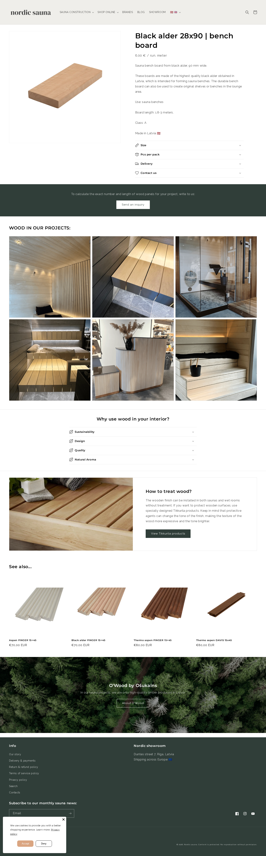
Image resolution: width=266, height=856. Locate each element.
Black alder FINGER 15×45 (88, 640)
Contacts (14, 792)
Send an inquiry (133, 204)
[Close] (63, 819)
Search (13, 786)
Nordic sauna (190, 845)
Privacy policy (18, 779)
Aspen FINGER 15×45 (23, 640)
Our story (15, 754)
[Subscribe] (70, 813)
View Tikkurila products (168, 533)
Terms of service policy (24, 773)
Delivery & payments (22, 760)
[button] (77, 12)
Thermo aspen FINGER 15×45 (153, 640)
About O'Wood (133, 703)
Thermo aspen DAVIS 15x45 (214, 640)
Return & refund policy (23, 767)
